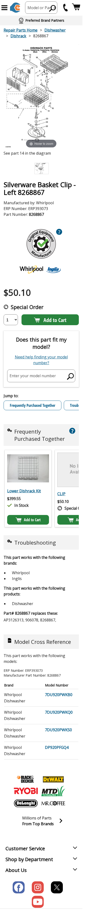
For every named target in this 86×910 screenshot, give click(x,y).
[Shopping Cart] (76, 8)
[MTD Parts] (53, 791)
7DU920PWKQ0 (59, 712)
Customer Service (25, 848)
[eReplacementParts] (15, 7)
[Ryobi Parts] (26, 791)
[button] (4, 7)
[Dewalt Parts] (53, 779)
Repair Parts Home (21, 30)
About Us (16, 870)
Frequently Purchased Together (32, 405)
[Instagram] (38, 887)
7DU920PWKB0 (58, 694)
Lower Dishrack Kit (24, 491)
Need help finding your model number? (41, 359)
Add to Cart (54, 319)
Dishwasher (55, 30)
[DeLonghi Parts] (26, 803)
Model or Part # (41, 7)
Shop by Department (29, 859)
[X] (57, 887)
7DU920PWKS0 (58, 729)
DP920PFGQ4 (57, 747)
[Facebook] (19, 887)
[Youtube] (38, 902)
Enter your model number (33, 375)
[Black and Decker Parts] (26, 779)
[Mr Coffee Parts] (53, 803)
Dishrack (18, 36)
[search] (53, 8)
